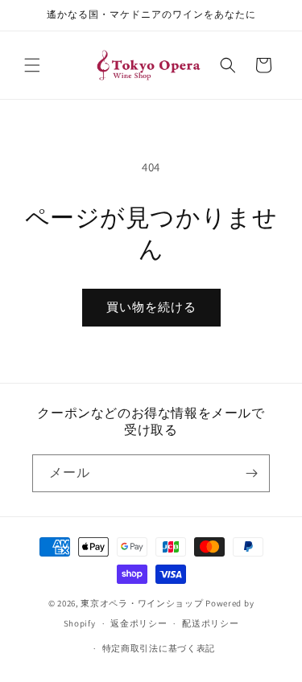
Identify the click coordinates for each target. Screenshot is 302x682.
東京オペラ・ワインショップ (142, 603)
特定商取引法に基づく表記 (158, 648)
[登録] (251, 473)
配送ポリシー (210, 623)
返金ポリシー (138, 623)
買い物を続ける (151, 306)
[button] (32, 65)
